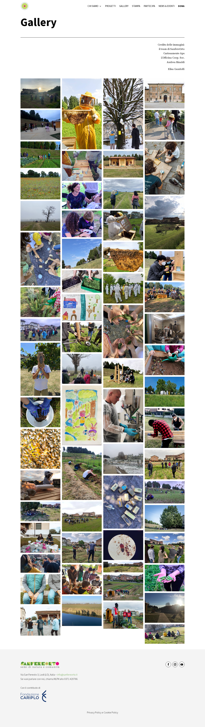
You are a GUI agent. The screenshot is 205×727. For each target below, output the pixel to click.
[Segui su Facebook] (168, 664)
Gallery (123, 6)
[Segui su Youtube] (181, 664)
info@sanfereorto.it (67, 674)
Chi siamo (93, 6)
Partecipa (149, 6)
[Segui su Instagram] (175, 664)
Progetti (110, 6)
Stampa (136, 6)
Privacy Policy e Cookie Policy (102, 712)
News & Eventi (167, 6)
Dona (181, 6)
